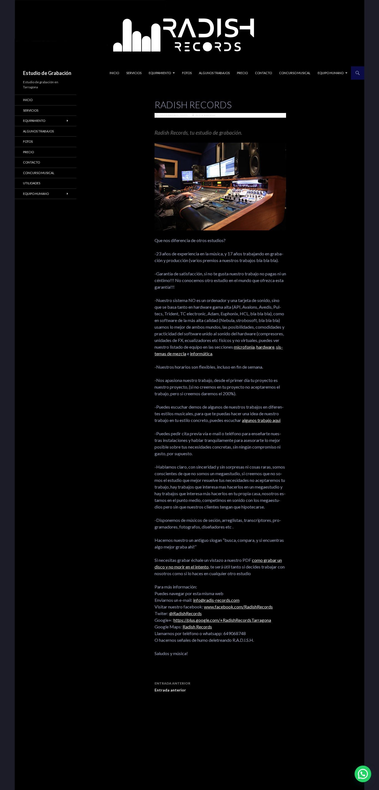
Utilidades (31, 183)
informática (201, 353)
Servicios (134, 73)
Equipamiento (160, 73)
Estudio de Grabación (47, 73)
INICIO (114, 73)
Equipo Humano (330, 73)
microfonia (244, 346)
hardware (265, 346)
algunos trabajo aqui (261, 420)
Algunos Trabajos (214, 73)
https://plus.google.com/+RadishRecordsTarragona (222, 620)
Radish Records (197, 626)
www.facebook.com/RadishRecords (238, 606)
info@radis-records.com (216, 600)
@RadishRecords (185, 613)
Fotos (187, 73)
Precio (242, 73)
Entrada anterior (172, 686)
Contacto (263, 73)
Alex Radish (205, 115)
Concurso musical (294, 73)
